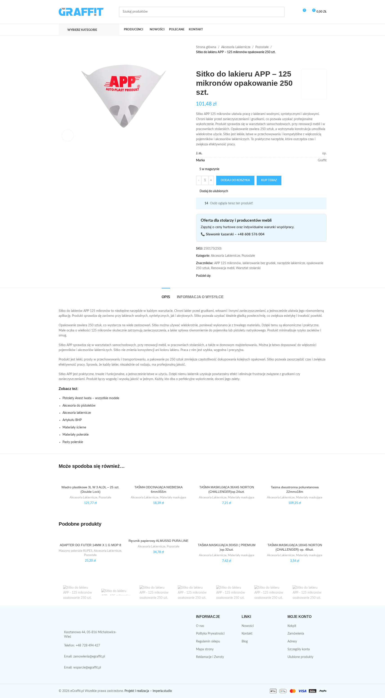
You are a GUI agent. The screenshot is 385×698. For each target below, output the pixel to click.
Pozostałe (262, 47)
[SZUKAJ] (279, 12)
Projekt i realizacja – (138, 691)
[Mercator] (269, 592)
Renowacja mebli (222, 268)
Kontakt (247, 633)
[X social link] (219, 276)
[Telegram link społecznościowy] (235, 276)
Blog (245, 641)
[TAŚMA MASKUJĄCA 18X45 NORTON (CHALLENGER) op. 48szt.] (295, 536)
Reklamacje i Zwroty (210, 657)
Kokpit (291, 626)
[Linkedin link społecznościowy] (230, 276)
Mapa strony (205, 649)
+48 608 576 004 (251, 234)
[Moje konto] (294, 11)
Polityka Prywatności (210, 633)
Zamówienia (295, 633)
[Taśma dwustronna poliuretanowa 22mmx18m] (295, 478)
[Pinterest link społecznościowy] (224, 276)
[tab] (166, 295)
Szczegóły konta (298, 649)
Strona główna (206, 47)
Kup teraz (269, 180)
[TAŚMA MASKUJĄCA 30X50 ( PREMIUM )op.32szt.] (226, 536)
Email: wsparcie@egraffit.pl (82, 667)
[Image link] (90, 621)
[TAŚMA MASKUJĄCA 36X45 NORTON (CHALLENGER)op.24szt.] (226, 478)
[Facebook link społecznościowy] (213, 276)
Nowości (248, 626)
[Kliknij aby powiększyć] (67, 135)
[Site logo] (81, 11)
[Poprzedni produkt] (198, 62)
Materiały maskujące (173, 497)
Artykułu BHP (72, 420)
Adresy (292, 641)
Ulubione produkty (300, 657)
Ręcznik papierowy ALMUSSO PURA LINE (158, 541)
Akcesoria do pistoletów (79, 405)
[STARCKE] (116, 592)
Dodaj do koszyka (235, 180)
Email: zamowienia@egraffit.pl (84, 656)
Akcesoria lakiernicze (77, 412)
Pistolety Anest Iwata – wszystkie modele (90, 398)
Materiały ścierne (74, 427)
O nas (200, 626)
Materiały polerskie (75, 434)
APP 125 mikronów (227, 263)
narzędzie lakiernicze (291, 263)
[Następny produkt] (209, 62)
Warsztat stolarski (248, 268)
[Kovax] (307, 592)
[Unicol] (78, 592)
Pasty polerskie (72, 442)
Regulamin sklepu (208, 641)
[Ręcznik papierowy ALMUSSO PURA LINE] (158, 534)
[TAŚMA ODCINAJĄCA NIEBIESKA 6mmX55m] (158, 478)
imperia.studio (162, 691)
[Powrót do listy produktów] (204, 62)
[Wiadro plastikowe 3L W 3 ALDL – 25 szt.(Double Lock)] (90, 478)
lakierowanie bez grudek (259, 263)
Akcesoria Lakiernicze (235, 47)
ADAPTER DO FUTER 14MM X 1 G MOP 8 (90, 545)
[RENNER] (192, 592)
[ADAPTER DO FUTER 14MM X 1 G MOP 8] (90, 536)
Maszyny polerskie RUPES (75, 550)
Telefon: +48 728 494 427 (82, 645)
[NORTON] (231, 592)
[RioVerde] (154, 592)
